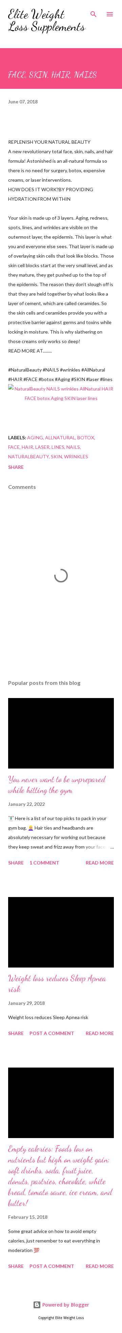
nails (73, 447)
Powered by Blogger (65, 1304)
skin (56, 456)
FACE (14, 447)
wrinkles (76, 456)
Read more (100, 863)
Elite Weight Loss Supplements (46, 20)
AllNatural (60, 437)
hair (27, 447)
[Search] (93, 12)
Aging (35, 437)
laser (42, 447)
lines (58, 447)
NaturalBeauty (28, 456)
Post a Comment (51, 1033)
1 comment (44, 863)
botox (85, 437)
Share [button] (16, 467)
